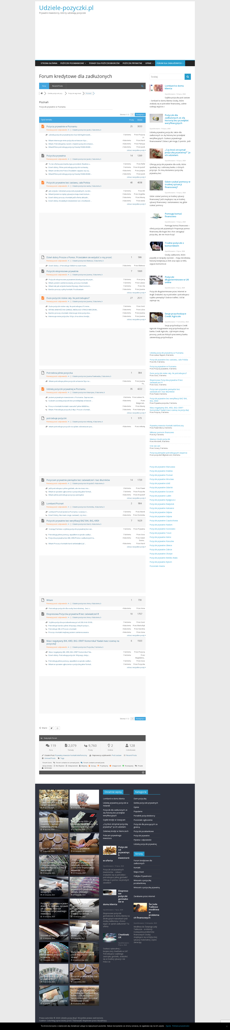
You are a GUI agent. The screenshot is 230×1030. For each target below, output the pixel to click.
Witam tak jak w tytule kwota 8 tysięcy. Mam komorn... (69, 286)
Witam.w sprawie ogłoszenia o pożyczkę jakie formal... (70, 491)
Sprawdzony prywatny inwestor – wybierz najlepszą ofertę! (52, 824)
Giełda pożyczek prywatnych (146, 803)
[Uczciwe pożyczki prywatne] (53, 921)
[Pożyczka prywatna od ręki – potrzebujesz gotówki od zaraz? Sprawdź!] (53, 791)
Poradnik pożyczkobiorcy (144, 815)
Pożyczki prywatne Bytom (161, 562)
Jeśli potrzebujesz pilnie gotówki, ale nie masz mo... (69, 488)
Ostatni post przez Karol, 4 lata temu (86, 524)
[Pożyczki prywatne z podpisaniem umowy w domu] (84, 921)
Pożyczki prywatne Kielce (160, 537)
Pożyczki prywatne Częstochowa (164, 520)
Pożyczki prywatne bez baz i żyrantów (85, 977)
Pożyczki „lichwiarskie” (52, 848)
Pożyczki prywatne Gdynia (161, 512)
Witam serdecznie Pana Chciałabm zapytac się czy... (69, 170)
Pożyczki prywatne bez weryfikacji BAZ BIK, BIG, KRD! (72, 520)
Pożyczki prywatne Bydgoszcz (162, 500)
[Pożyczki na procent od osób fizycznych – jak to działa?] (84, 943)
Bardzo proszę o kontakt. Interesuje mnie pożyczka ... (69, 313)
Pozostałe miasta (157, 566)
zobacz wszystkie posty (136, 150)
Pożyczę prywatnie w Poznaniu (61, 126)
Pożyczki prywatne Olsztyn (161, 553)
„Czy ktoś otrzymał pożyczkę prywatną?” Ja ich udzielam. (177, 152)
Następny (140, 114)
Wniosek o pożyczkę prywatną (147, 887)
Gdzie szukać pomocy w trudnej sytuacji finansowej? (177, 184)
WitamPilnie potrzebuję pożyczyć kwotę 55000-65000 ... (70, 147)
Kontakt (137, 867)
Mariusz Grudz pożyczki (160, 439)
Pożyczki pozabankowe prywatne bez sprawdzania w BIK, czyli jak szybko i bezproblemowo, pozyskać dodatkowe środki (84, 995)
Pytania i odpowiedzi (142, 840)
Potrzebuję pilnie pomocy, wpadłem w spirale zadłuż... (70, 534)
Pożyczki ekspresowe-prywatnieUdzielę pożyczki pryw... (71, 279)
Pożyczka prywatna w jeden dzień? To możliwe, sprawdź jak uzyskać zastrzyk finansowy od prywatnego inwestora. (54, 908)
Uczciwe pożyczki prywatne (54, 935)
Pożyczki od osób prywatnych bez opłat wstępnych (51, 889)
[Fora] (42, 93)
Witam (49, 600)
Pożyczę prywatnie (80, 804)
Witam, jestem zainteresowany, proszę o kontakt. (68, 283)
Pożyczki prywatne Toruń (160, 533)
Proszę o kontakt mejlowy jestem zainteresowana (68, 632)
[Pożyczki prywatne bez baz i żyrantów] (84, 965)
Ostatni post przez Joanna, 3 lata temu (87, 275)
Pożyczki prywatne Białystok (162, 504)
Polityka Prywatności (142, 876)
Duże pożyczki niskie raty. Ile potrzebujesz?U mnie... (69, 306)
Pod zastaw (116, 755)
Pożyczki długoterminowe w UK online (177, 279)
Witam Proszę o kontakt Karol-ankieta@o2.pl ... (67, 543)
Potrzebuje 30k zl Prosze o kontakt (62, 629)
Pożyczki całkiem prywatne (54, 1000)
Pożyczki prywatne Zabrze (161, 549)
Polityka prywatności (180, 1026)
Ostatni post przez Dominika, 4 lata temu (88, 507)
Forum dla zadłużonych (169, 63)
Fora (44, 86)
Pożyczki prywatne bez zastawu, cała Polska (68, 182)
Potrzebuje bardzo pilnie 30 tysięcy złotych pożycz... (69, 625)
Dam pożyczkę (140, 798)
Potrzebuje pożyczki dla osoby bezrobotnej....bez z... (70, 608)
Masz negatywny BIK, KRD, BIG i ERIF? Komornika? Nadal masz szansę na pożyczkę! (82, 642)
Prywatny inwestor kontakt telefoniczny (71, 755)
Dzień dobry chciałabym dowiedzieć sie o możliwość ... (70, 201)
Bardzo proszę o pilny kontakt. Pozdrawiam (65, 289)
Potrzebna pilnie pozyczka (59, 372)
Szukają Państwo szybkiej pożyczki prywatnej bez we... (71, 529)
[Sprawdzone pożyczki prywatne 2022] (53, 965)
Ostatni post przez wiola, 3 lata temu (86, 186)
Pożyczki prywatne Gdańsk (161, 487)
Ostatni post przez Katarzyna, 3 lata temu (88, 392)
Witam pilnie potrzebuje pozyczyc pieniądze (66, 495)
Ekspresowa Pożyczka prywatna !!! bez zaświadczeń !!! (72, 614)
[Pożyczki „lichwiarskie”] (53, 834)
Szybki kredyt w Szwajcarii (114, 820)
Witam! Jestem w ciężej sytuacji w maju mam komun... (69, 194)
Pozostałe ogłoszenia (143, 820)
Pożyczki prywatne (132, 63)
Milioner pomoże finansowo (162, 432)
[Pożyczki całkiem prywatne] (53, 987)
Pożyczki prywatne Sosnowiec (162, 529)
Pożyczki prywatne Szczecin (161, 491)
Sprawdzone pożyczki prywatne (51, 956)
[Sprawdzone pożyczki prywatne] (53, 943)
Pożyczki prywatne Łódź (160, 483)
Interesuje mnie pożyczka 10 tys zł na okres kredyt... (69, 316)
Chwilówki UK (123, 936)
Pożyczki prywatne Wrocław (162, 479)
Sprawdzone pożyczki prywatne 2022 (51, 977)
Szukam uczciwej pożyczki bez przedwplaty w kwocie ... (70, 400)
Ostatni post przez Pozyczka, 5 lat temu (87, 647)
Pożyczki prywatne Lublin (160, 495)
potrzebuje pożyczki (56, 418)
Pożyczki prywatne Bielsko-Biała (163, 557)
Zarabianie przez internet (144, 896)
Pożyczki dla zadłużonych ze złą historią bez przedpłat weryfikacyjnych (177, 119)
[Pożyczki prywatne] (84, 834)
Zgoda (168, 1026)
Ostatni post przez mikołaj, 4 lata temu (87, 422)
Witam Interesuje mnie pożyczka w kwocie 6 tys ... (68, 140)
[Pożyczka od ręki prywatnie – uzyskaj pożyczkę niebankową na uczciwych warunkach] (53, 856)
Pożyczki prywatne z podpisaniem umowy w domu (82, 933)
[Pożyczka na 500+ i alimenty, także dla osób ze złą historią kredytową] (84, 812)
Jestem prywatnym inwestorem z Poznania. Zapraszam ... (72, 397)
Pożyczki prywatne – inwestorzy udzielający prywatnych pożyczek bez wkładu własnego (83, 888)
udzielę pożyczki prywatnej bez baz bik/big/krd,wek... (70, 135)
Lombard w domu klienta (174, 87)
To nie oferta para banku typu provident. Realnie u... (70, 164)
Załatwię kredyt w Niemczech (115, 831)
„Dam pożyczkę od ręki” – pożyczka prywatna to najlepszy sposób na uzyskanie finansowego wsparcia (83, 865)
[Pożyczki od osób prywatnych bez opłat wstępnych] (53, 878)
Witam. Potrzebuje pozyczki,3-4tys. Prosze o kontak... (69, 409)
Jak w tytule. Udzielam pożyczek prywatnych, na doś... (70, 191)
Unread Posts (50, 758)
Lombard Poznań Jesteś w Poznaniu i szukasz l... (68, 512)
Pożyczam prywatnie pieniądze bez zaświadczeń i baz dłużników (78, 480)
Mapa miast (139, 872)
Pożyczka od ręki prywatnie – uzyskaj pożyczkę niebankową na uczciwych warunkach (54, 866)
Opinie (148, 63)
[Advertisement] (115, 40)
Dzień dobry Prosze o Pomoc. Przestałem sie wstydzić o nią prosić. (79, 257)
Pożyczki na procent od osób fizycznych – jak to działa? (83, 955)
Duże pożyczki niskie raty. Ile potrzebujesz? (68, 298)
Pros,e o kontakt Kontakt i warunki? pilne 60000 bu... (69, 406)
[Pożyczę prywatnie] (84, 791)
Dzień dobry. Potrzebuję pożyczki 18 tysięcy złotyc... (69, 655)
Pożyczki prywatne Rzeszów (162, 541)
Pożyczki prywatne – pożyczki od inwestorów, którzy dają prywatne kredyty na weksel (83, 910)
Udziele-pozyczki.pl (66, 7)
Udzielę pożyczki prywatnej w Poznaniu (65, 389)
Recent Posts (57, 86)
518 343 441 (155, 446)
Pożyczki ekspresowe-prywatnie (62, 271)
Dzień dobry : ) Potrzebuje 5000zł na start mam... (68, 265)
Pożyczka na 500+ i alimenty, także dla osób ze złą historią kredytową (84, 824)
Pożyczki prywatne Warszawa (162, 467)
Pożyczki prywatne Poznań (161, 475)
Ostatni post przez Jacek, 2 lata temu (86, 130)
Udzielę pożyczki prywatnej (145, 844)
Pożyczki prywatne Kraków (161, 471)
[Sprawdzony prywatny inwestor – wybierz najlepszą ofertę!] (53, 812)
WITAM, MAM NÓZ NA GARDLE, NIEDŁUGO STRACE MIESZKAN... (73, 309)
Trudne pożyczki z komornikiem (174, 244)
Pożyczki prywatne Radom (161, 524)
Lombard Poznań (55, 503)
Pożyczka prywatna (56, 155)
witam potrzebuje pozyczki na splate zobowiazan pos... (71, 426)
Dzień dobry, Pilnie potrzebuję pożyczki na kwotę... (68, 167)
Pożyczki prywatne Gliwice (161, 545)
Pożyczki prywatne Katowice (162, 508)
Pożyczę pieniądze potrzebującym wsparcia (168, 452)
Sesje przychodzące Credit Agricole (175, 315)
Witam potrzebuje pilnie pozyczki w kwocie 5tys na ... (70, 381)
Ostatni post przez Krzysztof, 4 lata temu (87, 483)
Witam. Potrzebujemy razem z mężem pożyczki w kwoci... (71, 144)
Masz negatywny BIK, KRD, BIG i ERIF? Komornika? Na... (70, 652)
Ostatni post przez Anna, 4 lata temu (86, 603)
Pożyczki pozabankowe (72, 63)
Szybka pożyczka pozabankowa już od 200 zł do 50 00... (71, 622)
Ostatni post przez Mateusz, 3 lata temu (87, 261)
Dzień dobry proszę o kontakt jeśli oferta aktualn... (68, 197)
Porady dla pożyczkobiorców (104, 63)
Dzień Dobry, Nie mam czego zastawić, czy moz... (67, 515)
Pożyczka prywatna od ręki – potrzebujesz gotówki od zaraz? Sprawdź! (54, 802)
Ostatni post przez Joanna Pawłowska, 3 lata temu (91, 376)
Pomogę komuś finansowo (173, 215)
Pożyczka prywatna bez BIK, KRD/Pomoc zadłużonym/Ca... (71, 538)
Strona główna (49, 63)
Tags (62, 758)
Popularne (138, 811)
